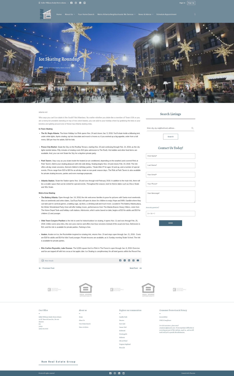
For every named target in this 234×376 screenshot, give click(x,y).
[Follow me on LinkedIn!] (80, 3)
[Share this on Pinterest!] (133, 260)
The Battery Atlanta (49, 197)
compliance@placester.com (167, 328)
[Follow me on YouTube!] (84, 3)
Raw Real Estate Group (59, 361)
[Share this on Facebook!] (120, 260)
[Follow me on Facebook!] (71, 3)
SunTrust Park (76, 201)
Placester (192, 373)
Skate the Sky (63, 147)
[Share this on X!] (125, 260)
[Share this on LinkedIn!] (129, 260)
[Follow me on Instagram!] (76, 3)
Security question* (152, 207)
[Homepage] (45, 14)
